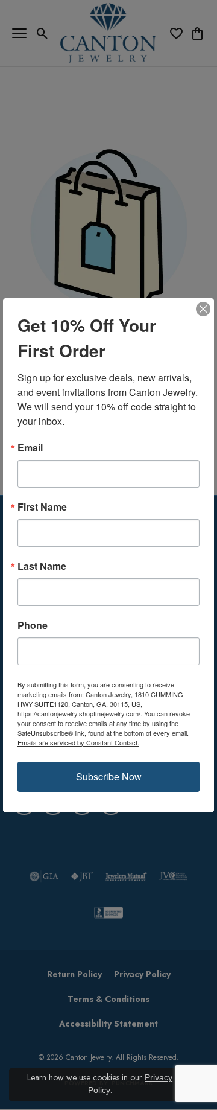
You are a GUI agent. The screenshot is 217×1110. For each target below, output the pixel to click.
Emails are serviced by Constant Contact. (78, 742)
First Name (42, 507)
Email (30, 448)
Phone (32, 625)
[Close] (203, 309)
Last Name (41, 566)
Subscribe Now (109, 776)
